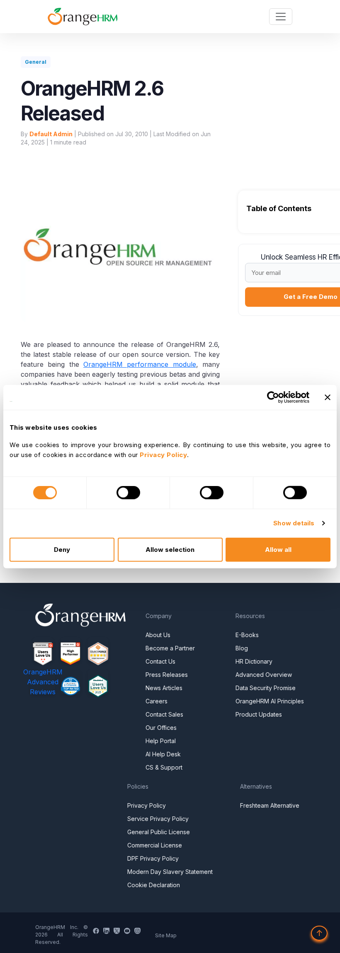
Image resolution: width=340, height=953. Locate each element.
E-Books (247, 634)
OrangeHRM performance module (139, 364)
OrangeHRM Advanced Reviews (43, 682)
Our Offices (161, 727)
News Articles (164, 687)
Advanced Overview (264, 674)
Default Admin (51, 133)
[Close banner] (327, 397)
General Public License (158, 831)
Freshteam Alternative (269, 805)
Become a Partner (170, 648)
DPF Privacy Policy (153, 858)
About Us (158, 634)
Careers (157, 701)
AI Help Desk (163, 754)
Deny (62, 549)
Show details (293, 523)
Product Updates (259, 714)
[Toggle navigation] (280, 16)
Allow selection (170, 549)
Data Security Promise (266, 687)
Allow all (278, 549)
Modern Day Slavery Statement (170, 871)
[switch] (128, 492)
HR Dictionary (254, 661)
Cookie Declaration (153, 884)
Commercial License (154, 845)
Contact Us (160, 661)
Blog (242, 648)
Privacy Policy (146, 805)
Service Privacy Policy (158, 818)
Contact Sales (164, 714)
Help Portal (161, 740)
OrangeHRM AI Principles (270, 701)
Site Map (166, 935)
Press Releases (167, 674)
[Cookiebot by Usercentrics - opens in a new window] (273, 397)
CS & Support (164, 767)
